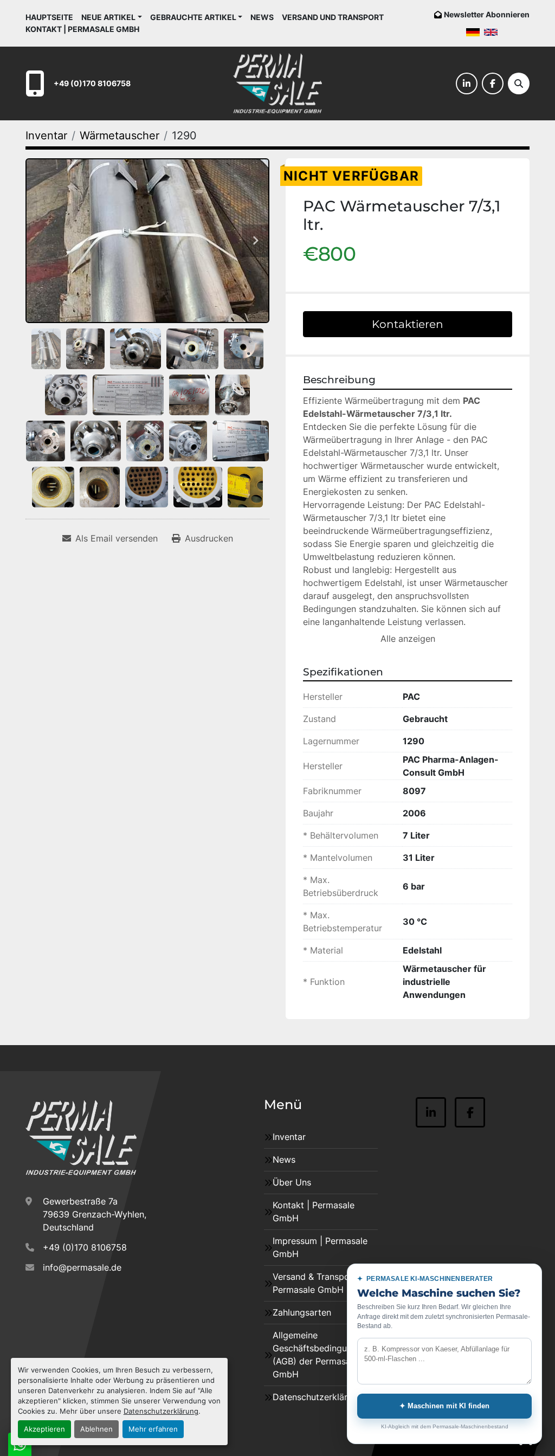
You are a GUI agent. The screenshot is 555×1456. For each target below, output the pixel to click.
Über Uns (292, 1182)
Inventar (289, 1136)
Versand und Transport (333, 17)
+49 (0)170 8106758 (92, 83)
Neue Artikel (108, 17)
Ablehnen (96, 1429)
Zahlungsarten (302, 1312)
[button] (111, 17)
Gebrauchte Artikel (193, 17)
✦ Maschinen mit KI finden (444, 1406)
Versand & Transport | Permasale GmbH (317, 1283)
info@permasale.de (82, 1267)
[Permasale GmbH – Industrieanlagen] (81, 1137)
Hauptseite (49, 17)
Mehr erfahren (153, 1429)
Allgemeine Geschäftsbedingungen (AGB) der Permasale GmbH (320, 1355)
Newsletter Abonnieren (487, 14)
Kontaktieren (407, 324)
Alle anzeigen (407, 638)
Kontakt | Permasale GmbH (82, 29)
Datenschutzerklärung (161, 1411)
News (262, 17)
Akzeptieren (44, 1429)
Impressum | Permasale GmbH (320, 1247)
